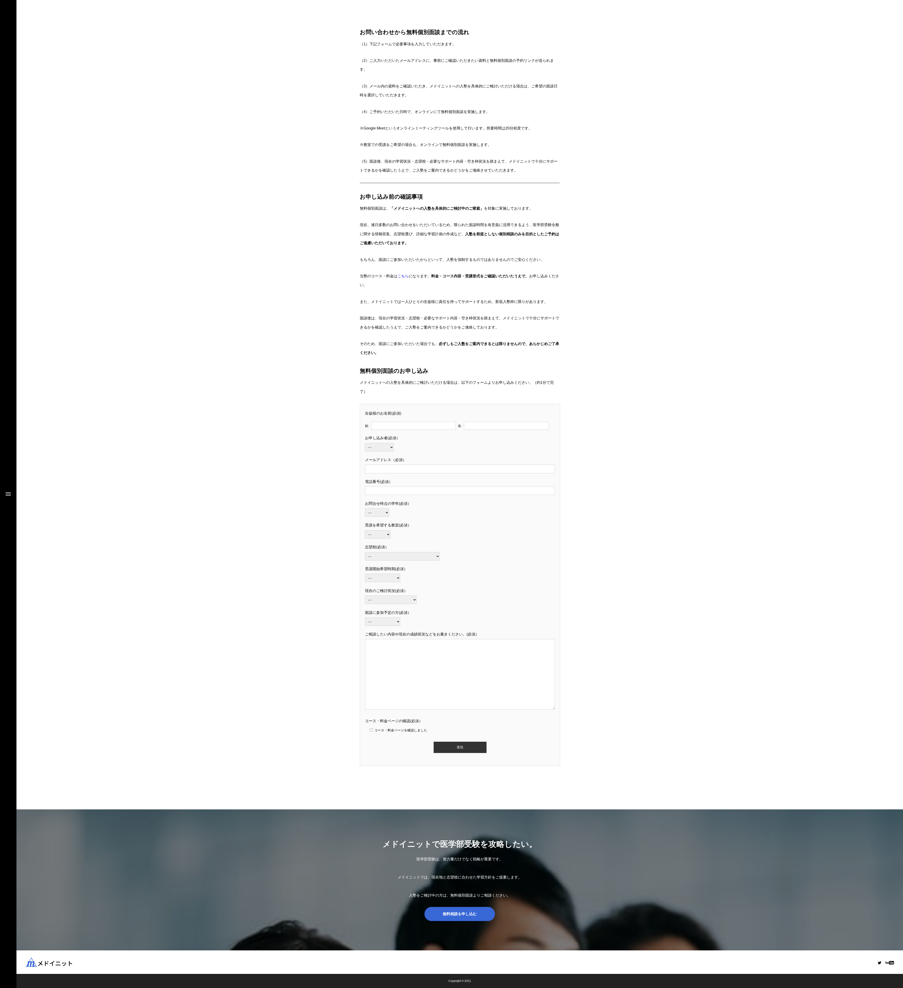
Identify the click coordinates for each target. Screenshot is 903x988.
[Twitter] (879, 962)
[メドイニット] (61, 962)
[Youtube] (889, 962)
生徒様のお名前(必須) (383, 413)
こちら (403, 276)
